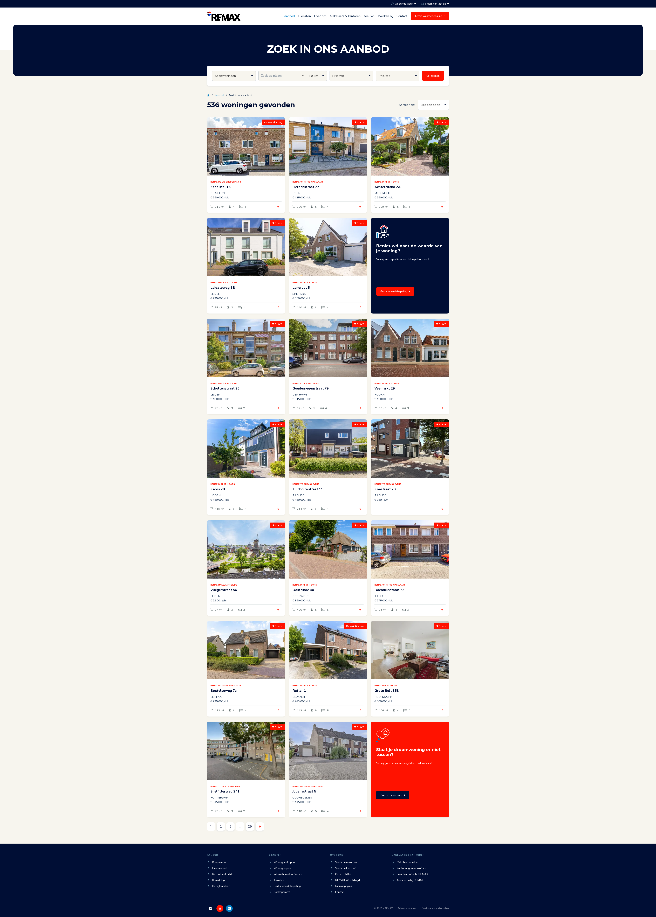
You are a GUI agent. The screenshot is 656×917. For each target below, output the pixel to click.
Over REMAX (343, 874)
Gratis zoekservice (391, 795)
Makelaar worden (407, 862)
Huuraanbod (219, 868)
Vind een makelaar (346, 862)
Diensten (304, 16)
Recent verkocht (222, 874)
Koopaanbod (219, 862)
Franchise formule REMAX (412, 874)
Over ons (320, 16)
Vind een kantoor (345, 868)
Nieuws (369, 16)
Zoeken (435, 76)
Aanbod (289, 16)
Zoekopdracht (282, 892)
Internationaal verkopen (288, 874)
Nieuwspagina (343, 886)
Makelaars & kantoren (345, 16)
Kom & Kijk (218, 880)
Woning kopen (282, 868)
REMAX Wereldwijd (347, 880)
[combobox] (282, 76)
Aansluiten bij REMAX (410, 880)
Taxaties (279, 880)
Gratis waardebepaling (393, 291)
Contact (402, 16)
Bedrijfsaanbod (221, 886)
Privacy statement (407, 908)
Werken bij (385, 16)
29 (250, 826)
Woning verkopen (284, 862)
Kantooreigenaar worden (411, 868)
